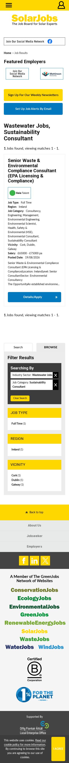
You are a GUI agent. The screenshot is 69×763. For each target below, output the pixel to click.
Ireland (17, 449)
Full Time (19, 423)
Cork (16, 475)
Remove (55, 375)
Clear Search (20, 398)
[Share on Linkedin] (34, 560)
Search (18, 347)
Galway (18, 484)
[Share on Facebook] (24, 560)
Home (7, 53)
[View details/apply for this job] (19, 193)
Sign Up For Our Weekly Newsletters (33, 95)
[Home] (34, 20)
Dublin (17, 480)
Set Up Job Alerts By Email (33, 108)
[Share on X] (45, 560)
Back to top (36, 512)
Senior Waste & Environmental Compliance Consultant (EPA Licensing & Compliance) (32, 171)
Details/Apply (32, 297)
